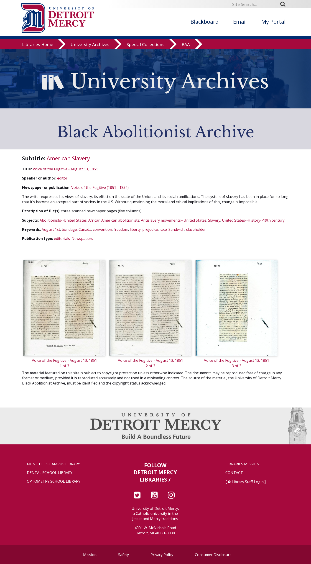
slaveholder (196, 229)
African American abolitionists (113, 220)
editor (62, 178)
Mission (90, 554)
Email (240, 21)
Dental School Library (49, 473)
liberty (135, 229)
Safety (123, 554)
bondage (69, 229)
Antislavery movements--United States (173, 220)
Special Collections (145, 44)
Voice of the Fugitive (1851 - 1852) (100, 187)
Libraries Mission (242, 464)
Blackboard (205, 21)
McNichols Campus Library (53, 464)
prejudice (150, 229)
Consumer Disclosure (213, 554)
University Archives (90, 44)
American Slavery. (69, 158)
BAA (186, 44)
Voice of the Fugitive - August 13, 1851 (65, 169)
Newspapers (82, 238)
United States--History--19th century (253, 220)
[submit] (284, 4)
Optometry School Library (53, 481)
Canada (85, 229)
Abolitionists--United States (63, 220)
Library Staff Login (248, 481)
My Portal (273, 21)
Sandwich (176, 229)
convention (102, 229)
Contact (234, 473)
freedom (121, 229)
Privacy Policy (161, 554)
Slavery (214, 220)
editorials (62, 238)
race (163, 229)
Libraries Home (37, 44)
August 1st (51, 229)
